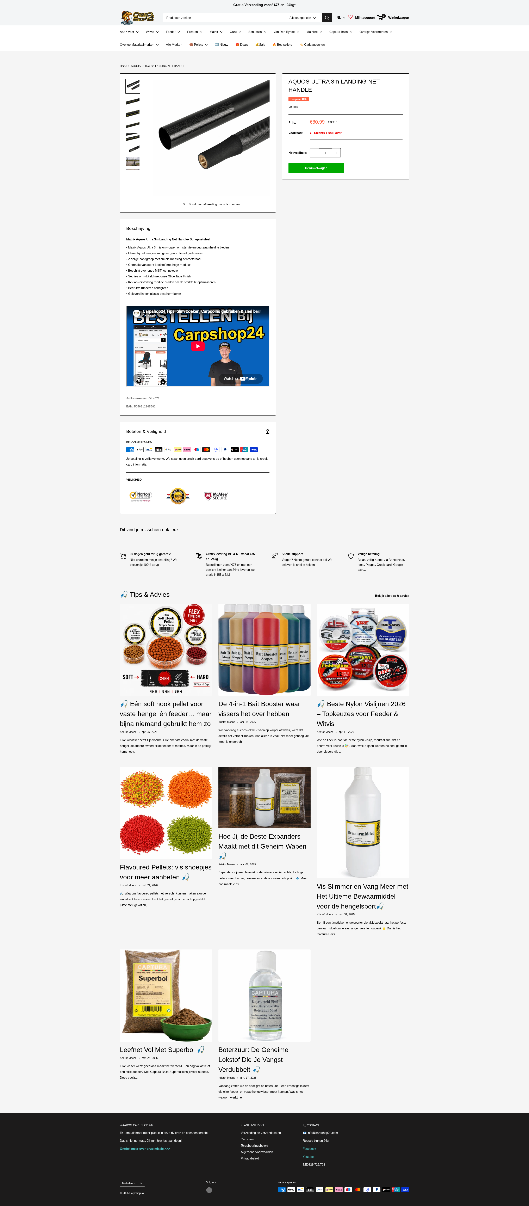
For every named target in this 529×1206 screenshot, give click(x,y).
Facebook (309, 1148)
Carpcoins (248, 1139)
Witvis (150, 31)
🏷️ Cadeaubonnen (312, 44)
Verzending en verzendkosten (261, 1132)
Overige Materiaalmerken (137, 44)
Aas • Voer (127, 31)
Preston (192, 31)
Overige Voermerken (374, 31)
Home (123, 66)
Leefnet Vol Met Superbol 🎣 (162, 1049)
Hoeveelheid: (297, 153)
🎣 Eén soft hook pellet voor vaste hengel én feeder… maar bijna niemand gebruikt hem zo (166, 713)
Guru (233, 31)
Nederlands (129, 1183)
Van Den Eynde (284, 31)
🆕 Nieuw (221, 44)
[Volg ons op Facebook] (209, 1190)
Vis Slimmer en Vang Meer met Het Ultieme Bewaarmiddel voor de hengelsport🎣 (362, 896)
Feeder (170, 31)
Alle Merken (174, 44)
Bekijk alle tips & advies (392, 595)
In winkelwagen (316, 168)
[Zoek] (327, 17)
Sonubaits (255, 31)
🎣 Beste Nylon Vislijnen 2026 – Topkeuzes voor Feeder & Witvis (361, 713)
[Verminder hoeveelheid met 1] (314, 153)
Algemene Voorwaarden (257, 1152)
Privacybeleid (250, 1158)
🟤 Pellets (196, 44)
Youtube (308, 1156)
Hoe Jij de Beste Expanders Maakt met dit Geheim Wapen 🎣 (262, 846)
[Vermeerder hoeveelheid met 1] (336, 153)
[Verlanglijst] (350, 17)
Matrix (214, 31)
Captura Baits (338, 31)
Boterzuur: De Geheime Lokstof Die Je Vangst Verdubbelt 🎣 (253, 1059)
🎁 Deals (241, 44)
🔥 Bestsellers (282, 44)
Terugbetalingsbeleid (254, 1145)
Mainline (312, 31)
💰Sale (260, 44)
